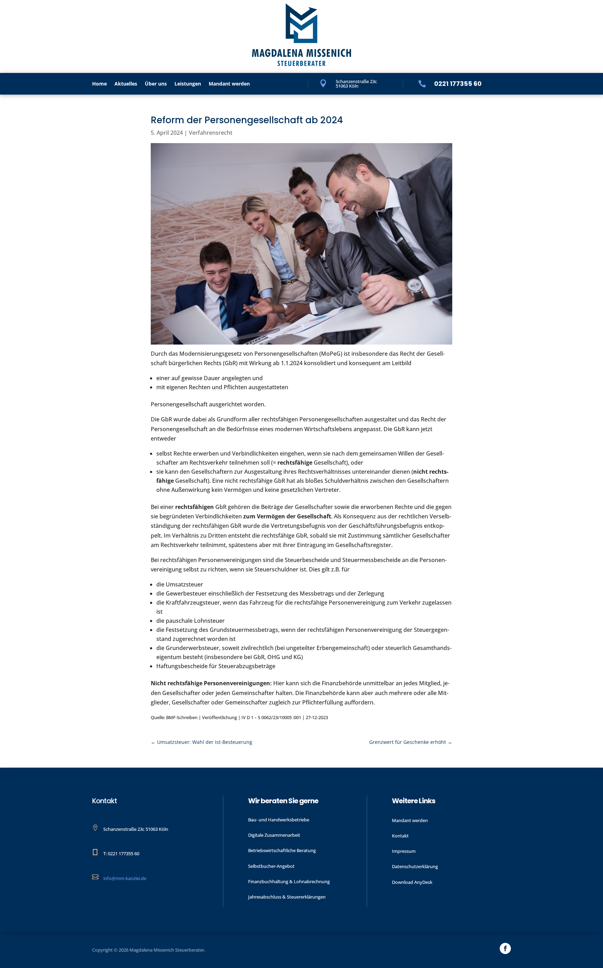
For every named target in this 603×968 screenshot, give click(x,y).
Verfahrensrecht (210, 132)
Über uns (156, 84)
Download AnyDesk (412, 882)
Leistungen (187, 84)
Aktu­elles (125, 84)
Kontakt (400, 836)
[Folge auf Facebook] (505, 948)
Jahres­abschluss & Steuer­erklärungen (287, 897)
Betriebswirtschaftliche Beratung (282, 850)
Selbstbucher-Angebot (271, 866)
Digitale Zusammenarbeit (274, 835)
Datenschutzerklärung (415, 866)
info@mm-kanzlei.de (124, 878)
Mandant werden (229, 84)
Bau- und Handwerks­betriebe (278, 819)
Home (99, 84)
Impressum (404, 851)
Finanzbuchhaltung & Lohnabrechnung (289, 881)
